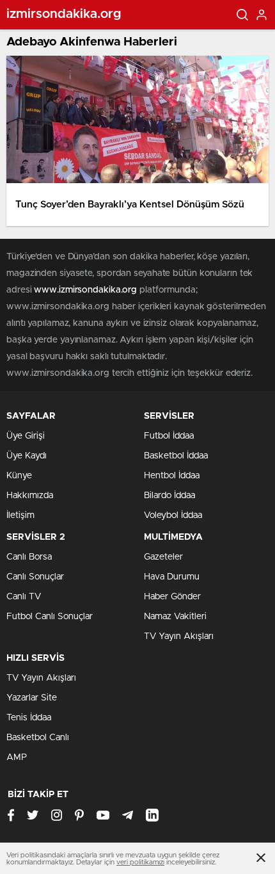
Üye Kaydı (26, 455)
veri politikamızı (140, 862)
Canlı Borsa (29, 557)
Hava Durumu (172, 576)
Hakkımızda (29, 495)
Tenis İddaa (28, 717)
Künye (19, 475)
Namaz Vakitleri (175, 616)
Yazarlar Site (31, 697)
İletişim (20, 515)
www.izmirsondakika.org (86, 290)
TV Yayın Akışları (179, 636)
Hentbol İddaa (172, 475)
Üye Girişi (25, 436)
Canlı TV (23, 596)
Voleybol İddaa (173, 515)
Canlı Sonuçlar (35, 576)
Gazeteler (163, 557)
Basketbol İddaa (176, 455)
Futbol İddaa (169, 436)
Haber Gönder (172, 596)
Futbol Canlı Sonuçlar (49, 616)
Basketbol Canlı (37, 737)
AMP (16, 757)
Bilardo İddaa (169, 495)
